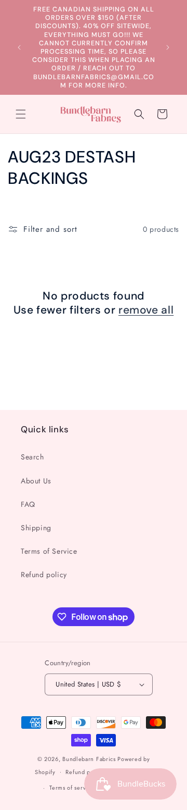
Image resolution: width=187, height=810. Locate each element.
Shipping (36, 527)
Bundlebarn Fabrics (89, 759)
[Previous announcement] (19, 47)
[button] (20, 114)
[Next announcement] (167, 47)
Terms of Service (49, 551)
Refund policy (44, 574)
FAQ (28, 504)
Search (32, 457)
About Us (36, 481)
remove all (145, 310)
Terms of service (71, 787)
